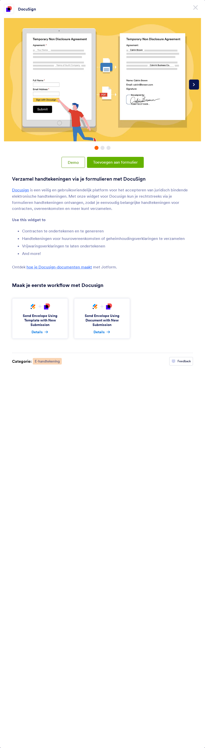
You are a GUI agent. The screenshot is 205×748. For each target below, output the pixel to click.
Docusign (20, 189)
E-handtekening (47, 361)
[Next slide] (194, 85)
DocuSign (27, 9)
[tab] (96, 148)
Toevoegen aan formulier (115, 162)
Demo (73, 162)
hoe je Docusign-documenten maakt (59, 266)
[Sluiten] (195, 7)
